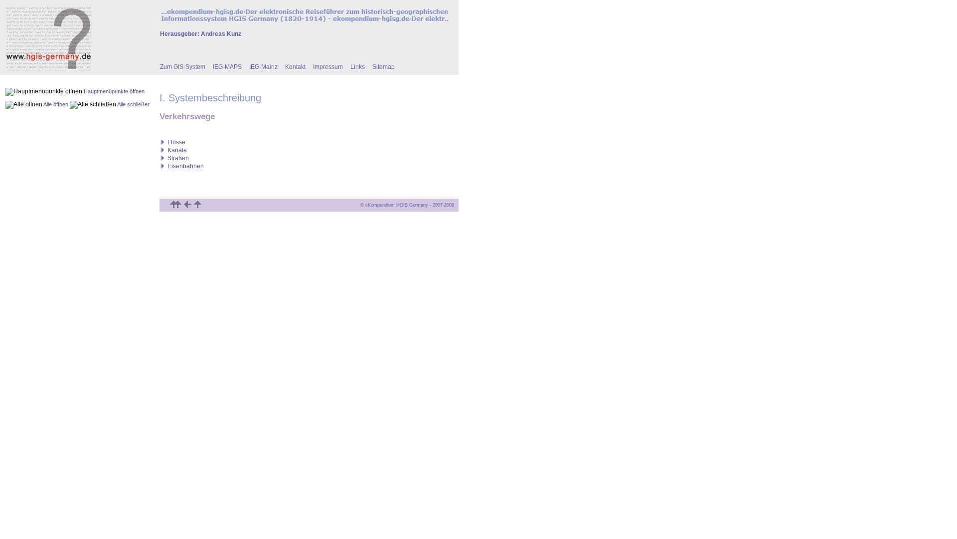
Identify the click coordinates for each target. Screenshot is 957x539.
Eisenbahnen (185, 166)
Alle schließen (134, 104)
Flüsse (176, 142)
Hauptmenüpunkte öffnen (114, 91)
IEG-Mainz (263, 66)
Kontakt (295, 66)
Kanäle (177, 150)
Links (357, 66)
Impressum (328, 66)
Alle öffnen (55, 104)
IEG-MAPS (227, 66)
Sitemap (383, 66)
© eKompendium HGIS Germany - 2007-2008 (408, 205)
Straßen (178, 158)
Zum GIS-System (182, 66)
